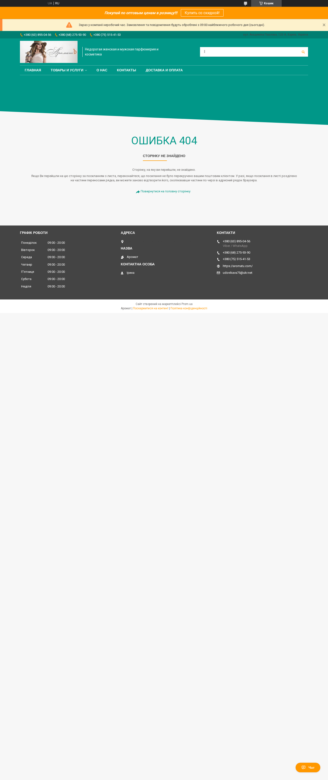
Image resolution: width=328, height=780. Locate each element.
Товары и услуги (67, 70)
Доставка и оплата (164, 70)
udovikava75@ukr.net (237, 272)
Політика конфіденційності (188, 308)
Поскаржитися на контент (150, 308)
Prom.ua (187, 304)
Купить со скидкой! (202, 13)
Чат (312, 767)
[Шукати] (303, 52)
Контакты (126, 70)
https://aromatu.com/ (238, 266)
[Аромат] (49, 52)
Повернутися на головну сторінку (165, 191)
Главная (33, 70)
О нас (102, 70)
